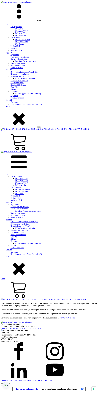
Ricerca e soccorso (18, 63)
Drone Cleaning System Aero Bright (24, 72)
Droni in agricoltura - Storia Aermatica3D (26, 104)
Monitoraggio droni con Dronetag (28, 93)
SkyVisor (14, 96)
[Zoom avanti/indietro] (2, 383)
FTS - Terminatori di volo (25, 78)
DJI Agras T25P (21, 33)
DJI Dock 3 (19, 44)
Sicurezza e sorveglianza (20, 57)
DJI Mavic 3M (20, 35)
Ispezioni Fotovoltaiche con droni (28, 61)
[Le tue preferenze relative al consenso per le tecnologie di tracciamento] (94, 389)
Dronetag (14, 91)
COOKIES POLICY (37, 328)
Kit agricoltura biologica (20, 74)
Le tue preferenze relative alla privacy (59, 389)
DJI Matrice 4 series (22, 40)
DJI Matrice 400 (21, 42)
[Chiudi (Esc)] (9, 383)
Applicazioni (10, 53)
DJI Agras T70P (21, 31)
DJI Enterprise (16, 37)
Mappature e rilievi (18, 65)
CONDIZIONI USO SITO (11, 380)
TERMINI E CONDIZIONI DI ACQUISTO (39, 380)
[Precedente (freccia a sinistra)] (2, 385)
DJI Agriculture (16, 27)
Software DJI (16, 48)
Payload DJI (15, 46)
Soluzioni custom (17, 83)
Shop (3, 131)
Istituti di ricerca (17, 68)
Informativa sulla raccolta (26, 389)
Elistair (13, 89)
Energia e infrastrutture (19, 59)
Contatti (9, 100)
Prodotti (9, 70)
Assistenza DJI (16, 50)
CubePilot (14, 87)
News (8, 106)
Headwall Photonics (18, 85)
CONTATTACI (7, 328)
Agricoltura (15, 55)
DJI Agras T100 (21, 29)
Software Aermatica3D (19, 81)
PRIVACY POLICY (21, 328)
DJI (7, 24)
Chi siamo (14, 102)
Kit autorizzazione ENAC (20, 76)
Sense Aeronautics (17, 98)
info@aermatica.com (67, 318)
